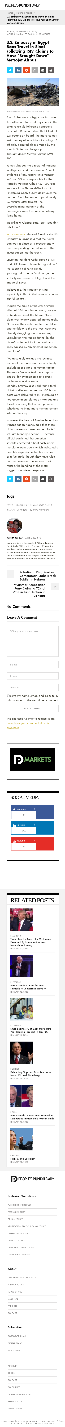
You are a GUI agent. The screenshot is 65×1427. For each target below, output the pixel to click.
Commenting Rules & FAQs (22, 1277)
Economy (15, 1025)
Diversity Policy (16, 1240)
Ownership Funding (19, 1254)
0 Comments (43, 34)
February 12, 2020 (19, 948)
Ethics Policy (15, 1219)
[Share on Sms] (35, 70)
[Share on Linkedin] (18, 70)
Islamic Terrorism (17, 510)
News (19, 12)
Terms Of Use (15, 1292)
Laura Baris (32, 538)
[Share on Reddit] (26, 70)
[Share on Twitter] (10, 70)
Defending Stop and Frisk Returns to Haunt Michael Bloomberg (30, 1073)
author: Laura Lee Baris (20, 34)
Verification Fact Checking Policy (27, 1226)
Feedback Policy (16, 1212)
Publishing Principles (20, 1205)
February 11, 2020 (19, 1035)
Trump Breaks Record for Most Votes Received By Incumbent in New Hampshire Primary (30, 942)
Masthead (13, 1299)
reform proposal (39, 510)
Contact (12, 1313)
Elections (15, 936)
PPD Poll (12, 1306)
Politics (14, 1069)
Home (10, 12)
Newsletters (14, 1350)
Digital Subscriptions (19, 1394)
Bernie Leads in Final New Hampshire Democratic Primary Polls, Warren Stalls (32, 1117)
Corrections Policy (19, 1233)
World (29, 12)
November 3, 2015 (26, 31)
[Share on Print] (51, 70)
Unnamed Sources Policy (22, 1247)
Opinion (15, 1155)
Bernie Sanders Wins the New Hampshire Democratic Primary (28, 987)
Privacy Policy (16, 1285)
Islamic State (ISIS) (40, 505)
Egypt (10, 505)
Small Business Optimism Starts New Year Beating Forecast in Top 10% (30, 1030)
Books (11, 1373)
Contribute (14, 1387)
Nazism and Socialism (22, 1158)
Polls (13, 1112)
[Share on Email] (43, 70)
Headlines (21, 505)
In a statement (16, 234)
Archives (13, 1366)
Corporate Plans (17, 1336)
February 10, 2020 (19, 1122)
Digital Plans (15, 1343)
